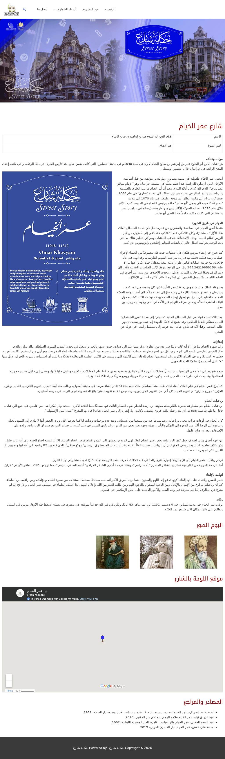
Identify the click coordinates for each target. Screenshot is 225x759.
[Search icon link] (24, 9)
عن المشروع (90, 9)
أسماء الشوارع (67, 9)
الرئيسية (110, 9)
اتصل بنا (42, 9)
